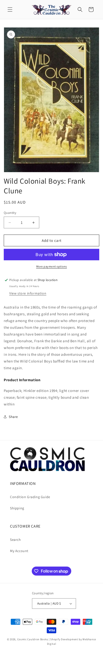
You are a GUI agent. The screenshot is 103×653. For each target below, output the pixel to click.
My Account (19, 551)
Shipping (17, 508)
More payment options (51, 266)
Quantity (10, 213)
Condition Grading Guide (30, 497)
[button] (10, 9)
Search (15, 539)
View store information (27, 293)
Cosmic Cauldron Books (32, 639)
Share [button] (13, 416)
